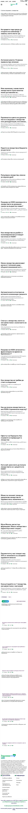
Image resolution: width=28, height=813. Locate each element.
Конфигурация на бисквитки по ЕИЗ (13, 806)
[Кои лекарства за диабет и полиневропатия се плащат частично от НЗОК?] (14, 223)
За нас (17, 778)
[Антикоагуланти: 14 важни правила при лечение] (14, 51)
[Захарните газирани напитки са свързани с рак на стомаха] (14, 733)
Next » (10, 597)
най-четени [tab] (5, 601)
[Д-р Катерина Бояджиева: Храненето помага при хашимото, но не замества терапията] (14, 709)
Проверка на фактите (5, 790)
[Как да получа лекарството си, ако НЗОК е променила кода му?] (14, 398)
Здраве (14, 1)
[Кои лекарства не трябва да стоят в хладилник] (14, 371)
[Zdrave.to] (14, 5)
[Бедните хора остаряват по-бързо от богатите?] (14, 661)
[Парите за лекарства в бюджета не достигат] (14, 139)
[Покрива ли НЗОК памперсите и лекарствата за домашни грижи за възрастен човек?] (14, 193)
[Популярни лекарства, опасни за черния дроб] (14, 166)
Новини (2, 1)
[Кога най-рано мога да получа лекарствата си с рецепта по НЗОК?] (14, 455)
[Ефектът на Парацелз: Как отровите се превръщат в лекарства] (14, 426)
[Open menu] (1, 4)
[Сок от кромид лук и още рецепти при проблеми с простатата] (14, 637)
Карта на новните (7, 796)
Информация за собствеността (6, 784)
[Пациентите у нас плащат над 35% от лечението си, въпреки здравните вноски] (14, 544)
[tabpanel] (14, 675)
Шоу (10, 1)
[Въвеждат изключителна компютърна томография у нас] (14, 613)
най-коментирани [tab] (21, 601)
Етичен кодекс (6, 787)
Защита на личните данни (7, 781)
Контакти (19, 780)
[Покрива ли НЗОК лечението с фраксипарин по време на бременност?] (14, 340)
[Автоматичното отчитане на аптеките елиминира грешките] (14, 283)
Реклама (18, 782)
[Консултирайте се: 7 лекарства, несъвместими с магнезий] (14, 575)
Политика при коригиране (5, 793)
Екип (17, 785)
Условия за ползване (7, 778)
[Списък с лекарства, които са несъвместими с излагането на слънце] (14, 311)
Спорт (6, 1)
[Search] (26, 4)
